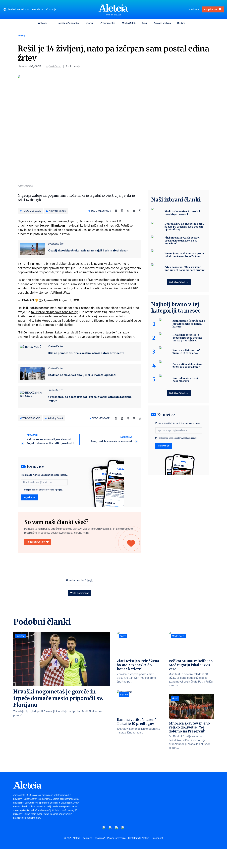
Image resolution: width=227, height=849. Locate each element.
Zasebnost (157, 838)
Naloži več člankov (178, 282)
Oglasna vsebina (162, 23)
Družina (181, 23)
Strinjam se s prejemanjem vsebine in (43, 489)
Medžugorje (178, 636)
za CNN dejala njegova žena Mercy (54, 312)
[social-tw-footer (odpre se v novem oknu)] (116, 827)
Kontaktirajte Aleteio (138, 838)
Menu (44, 23)
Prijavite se (29, 497)
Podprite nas (210, 9)
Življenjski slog (107, 23)
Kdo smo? (100, 838)
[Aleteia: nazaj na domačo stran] (113, 8)
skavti (175, 698)
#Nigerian (38, 280)
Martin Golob (128, 23)
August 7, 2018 (69, 300)
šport (123, 636)
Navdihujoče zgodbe (68, 23)
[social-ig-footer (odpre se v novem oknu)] (122, 827)
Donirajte (87, 838)
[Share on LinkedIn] (122, 210)
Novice (21, 35)
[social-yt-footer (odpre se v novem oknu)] (104, 827)
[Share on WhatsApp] (140, 210)
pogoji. (59, 489)
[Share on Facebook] (116, 210)
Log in (90, 580)
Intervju (90, 23)
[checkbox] (22, 490)
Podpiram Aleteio (36, 541)
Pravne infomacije (116, 838)
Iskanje (52, 9)
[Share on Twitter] (128, 210)
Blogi (144, 23)
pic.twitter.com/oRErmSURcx (50, 292)
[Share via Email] (134, 210)
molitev (20, 636)
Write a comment (79, 593)
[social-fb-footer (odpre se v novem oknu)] (110, 827)
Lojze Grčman (53, 66)
